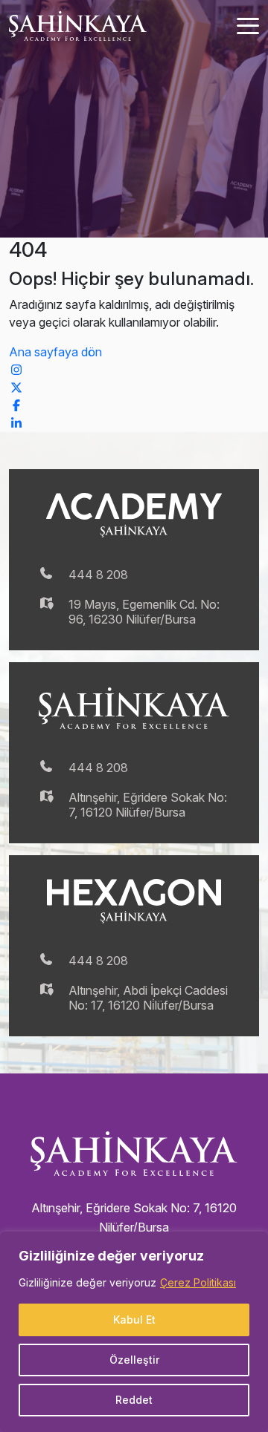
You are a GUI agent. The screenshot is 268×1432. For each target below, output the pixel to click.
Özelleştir (134, 1359)
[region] (134, 1332)
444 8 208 (98, 574)
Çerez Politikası (198, 1282)
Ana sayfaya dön (55, 351)
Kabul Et (134, 1319)
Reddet (134, 1399)
